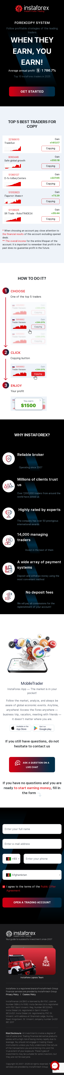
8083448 (13, 157)
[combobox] (11, 859)
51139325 (13, 210)
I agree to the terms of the (31, 888)
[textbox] (11, 859)
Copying (50, 148)
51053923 (14, 192)
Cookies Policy (29, 994)
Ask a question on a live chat (36, 764)
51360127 (13, 174)
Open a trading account (32, 902)
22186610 (13, 139)
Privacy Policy (12, 994)
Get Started (32, 91)
